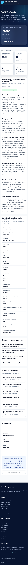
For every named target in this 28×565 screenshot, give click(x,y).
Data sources (4, 525)
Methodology (4, 523)
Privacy (3, 531)
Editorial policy (4, 527)
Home (2, 50)
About (2, 521)
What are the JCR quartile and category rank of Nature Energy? (13, 351)
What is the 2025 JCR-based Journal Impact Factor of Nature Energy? (12, 345)
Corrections (4, 529)
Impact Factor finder (6, 504)
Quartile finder (4, 506)
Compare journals (5, 511)
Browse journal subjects (7, 500)
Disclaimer (3, 536)
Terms (2, 534)
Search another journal (14, 472)
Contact (3, 538)
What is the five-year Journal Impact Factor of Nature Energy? (12, 357)
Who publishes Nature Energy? (11, 362)
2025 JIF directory (5, 513)
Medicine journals (5, 502)
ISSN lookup (4, 508)
